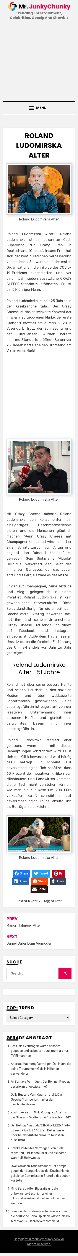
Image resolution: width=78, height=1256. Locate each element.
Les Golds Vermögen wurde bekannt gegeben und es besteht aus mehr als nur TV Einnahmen (39, 1051)
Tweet (43, 873)
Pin (60, 873)
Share (23, 873)
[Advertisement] (39, 61)
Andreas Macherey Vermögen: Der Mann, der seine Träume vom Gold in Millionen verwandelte (41, 1068)
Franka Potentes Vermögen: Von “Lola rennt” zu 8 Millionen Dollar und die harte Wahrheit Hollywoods (38, 1153)
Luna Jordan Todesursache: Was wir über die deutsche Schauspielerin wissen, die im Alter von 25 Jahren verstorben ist (40, 1216)
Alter (34, 901)
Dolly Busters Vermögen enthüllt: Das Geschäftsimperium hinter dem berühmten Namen (37, 1099)
